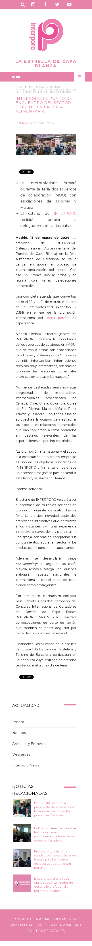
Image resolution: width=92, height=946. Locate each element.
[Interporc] (46, 36)
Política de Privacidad (59, 925)
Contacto (22, 919)
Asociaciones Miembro (57, 919)
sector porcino (58, 318)
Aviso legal (22, 925)
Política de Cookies (46, 931)
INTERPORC (65, 213)
